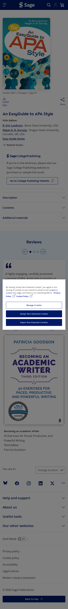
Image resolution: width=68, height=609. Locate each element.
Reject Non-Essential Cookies (34, 322)
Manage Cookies (34, 305)
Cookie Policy (22, 296)
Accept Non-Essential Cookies (34, 314)
